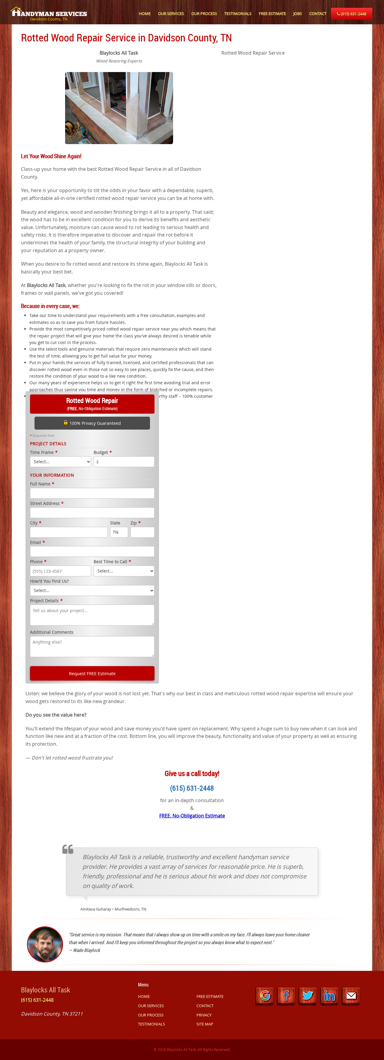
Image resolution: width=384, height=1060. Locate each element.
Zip (135, 523)
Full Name (42, 484)
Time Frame (44, 452)
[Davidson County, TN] (49, 8)
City (35, 523)
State (115, 523)
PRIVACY (204, 1015)
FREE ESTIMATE (272, 13)
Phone (38, 561)
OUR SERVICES (171, 13)
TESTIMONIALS (237, 13)
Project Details (46, 600)
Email (37, 542)
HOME (145, 13)
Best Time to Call (112, 561)
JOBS (297, 13)
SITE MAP (204, 1024)
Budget (103, 452)
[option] (119, 107)
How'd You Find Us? (49, 581)
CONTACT (317, 13)
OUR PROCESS (204, 13)
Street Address (47, 503)
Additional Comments (52, 632)
